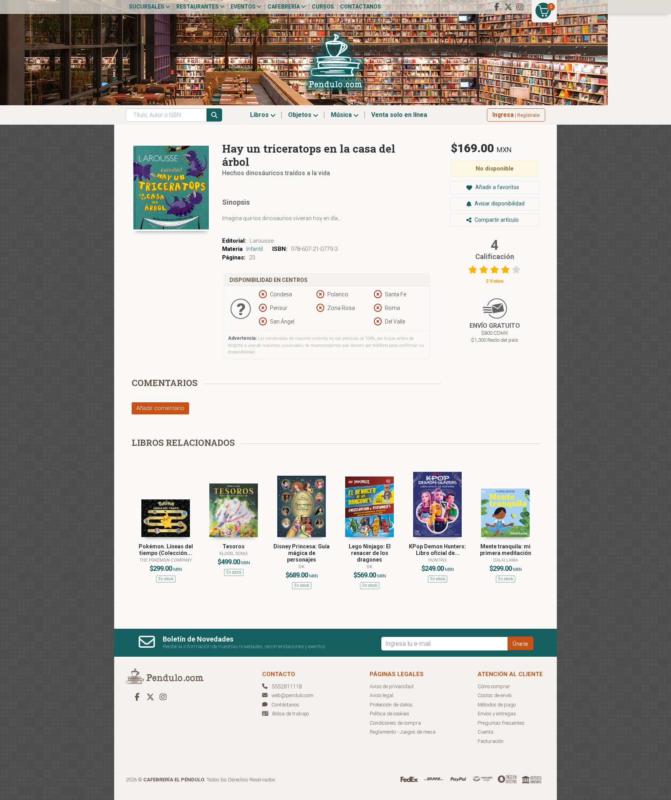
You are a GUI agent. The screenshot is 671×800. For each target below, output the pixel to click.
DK (301, 566)
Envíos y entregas (497, 714)
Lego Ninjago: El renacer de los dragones (370, 553)
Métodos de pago (497, 705)
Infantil (254, 248)
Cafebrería (284, 6)
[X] (508, 7)
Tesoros (234, 546)
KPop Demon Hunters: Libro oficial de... (437, 549)
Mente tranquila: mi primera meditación (505, 549)
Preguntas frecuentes (501, 723)
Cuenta (486, 732)
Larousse (262, 240)
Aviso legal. (382, 695)
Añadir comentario (160, 408)
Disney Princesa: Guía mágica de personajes (301, 553)
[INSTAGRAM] (520, 7)
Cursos (323, 6)
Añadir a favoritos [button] (496, 187)
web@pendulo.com (292, 695)
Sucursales (147, 6)
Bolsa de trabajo (290, 714)
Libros (260, 114)
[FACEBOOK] (496, 7)
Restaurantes (198, 6)
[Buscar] (214, 115)
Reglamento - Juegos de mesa (403, 732)
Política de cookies (389, 714)
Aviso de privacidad (392, 686)
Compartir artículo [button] (496, 220)
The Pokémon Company (165, 560)
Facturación (491, 741)
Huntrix (437, 560)
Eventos (244, 6)
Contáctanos (360, 6)
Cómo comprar (494, 686)
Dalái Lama (505, 560)
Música (342, 114)
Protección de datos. (392, 705)
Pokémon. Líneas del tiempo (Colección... (166, 549)
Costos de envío (494, 695)
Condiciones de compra (395, 723)
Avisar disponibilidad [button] (499, 203)
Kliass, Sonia (233, 553)
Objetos (300, 114)
